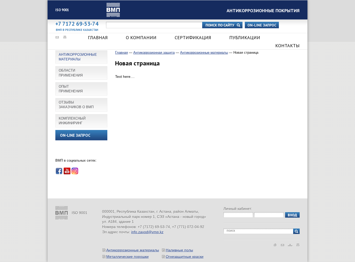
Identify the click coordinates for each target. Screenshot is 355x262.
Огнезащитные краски (184, 256)
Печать (65, 37)
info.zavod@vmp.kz (147, 232)
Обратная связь (57, 37)
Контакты (287, 46)
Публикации (244, 37)
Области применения (71, 72)
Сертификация (193, 37)
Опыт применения (71, 89)
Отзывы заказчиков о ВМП (76, 104)
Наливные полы (179, 250)
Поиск (222, 25)
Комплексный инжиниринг (72, 120)
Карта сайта (290, 245)
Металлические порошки (127, 256)
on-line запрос (261, 25)
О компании (141, 37)
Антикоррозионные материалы (78, 57)
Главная (98, 37)
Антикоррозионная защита (154, 52)
